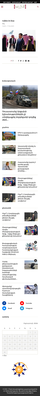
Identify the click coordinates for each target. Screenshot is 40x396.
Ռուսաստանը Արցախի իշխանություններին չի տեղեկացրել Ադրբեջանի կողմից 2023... (19, 115)
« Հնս (4, 355)
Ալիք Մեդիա (32, 391)
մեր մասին (7, 2)
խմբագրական (9, 81)
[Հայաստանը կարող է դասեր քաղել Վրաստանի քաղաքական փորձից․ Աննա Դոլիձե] (9, 165)
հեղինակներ (16, 2)
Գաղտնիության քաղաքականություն (20, 393)
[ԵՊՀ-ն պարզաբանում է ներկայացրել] (9, 136)
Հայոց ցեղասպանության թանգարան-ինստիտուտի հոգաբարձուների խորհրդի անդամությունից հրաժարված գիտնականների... (10, 270)
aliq (3, 24)
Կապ (35, 2)
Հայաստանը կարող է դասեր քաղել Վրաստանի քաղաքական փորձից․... (27, 166)
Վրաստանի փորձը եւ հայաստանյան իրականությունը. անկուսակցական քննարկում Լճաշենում (27, 150)
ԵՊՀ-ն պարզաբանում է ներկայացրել (27, 134)
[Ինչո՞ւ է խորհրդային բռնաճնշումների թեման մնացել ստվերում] (9, 197)
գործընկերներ (27, 2)
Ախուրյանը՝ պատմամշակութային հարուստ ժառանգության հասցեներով (11, 290)
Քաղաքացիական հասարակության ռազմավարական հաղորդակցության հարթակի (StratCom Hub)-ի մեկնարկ (10, 248)
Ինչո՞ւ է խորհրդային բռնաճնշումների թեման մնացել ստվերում (26, 197)
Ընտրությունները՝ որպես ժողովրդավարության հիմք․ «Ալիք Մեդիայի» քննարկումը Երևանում (27, 182)
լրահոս (5, 127)
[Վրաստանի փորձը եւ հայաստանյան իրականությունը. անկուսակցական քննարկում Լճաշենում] (9, 149)
